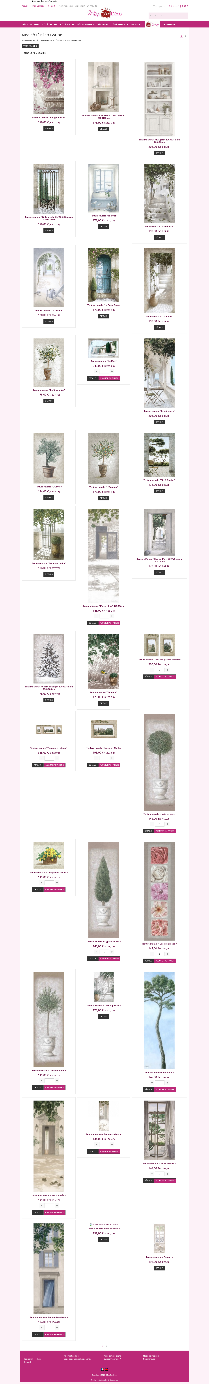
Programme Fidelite (32, 1359)
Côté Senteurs (30, 24)
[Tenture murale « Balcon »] (159, 1255)
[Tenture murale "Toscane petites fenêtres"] (159, 657)
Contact (51, 6)
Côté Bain (102, 24)
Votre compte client (112, 1356)
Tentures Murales (74, 40)
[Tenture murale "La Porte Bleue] (104, 303)
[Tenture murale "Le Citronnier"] (49, 388)
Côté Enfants (120, 24)
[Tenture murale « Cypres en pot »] (104, 939)
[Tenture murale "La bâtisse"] (159, 224)
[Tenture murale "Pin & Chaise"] (159, 478)
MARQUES (136, 24)
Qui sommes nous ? (112, 1359)
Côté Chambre (85, 24)
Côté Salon (67, 24)
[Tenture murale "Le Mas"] (104, 359)
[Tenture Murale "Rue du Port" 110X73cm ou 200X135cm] (159, 557)
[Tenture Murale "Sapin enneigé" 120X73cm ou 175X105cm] (49, 684)
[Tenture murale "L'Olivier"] (49, 484)
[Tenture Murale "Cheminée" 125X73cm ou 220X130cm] (104, 113)
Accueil (25, 6)
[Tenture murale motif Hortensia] (103, 1224)
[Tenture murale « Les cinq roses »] (159, 941)
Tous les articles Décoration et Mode (37, 40)
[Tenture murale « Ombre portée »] (104, 1003)
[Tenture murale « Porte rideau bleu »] (49, 1315)
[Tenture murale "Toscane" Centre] (104, 746)
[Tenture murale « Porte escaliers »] (104, 1132)
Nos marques (149, 1359)
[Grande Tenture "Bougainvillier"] (49, 115)
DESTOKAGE (169, 24)
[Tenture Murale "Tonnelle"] (104, 690)
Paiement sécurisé (72, 1356)
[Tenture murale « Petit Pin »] (159, 1070)
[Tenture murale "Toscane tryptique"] (49, 746)
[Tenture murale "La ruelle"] (159, 314)
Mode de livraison (151, 1356)
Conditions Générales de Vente (77, 1359)
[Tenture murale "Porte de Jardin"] (49, 561)
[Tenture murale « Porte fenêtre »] (159, 1161)
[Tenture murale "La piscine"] (49, 308)
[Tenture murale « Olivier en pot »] (49, 1068)
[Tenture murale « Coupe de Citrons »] (49, 870)
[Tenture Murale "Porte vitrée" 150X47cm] (104, 604)
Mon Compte (38, 6)
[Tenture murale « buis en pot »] (159, 812)
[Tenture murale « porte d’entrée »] (49, 1193)
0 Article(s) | (178, 6)
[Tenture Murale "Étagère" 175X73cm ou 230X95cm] (159, 137)
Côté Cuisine (49, 24)
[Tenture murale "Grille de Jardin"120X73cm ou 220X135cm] (49, 215)
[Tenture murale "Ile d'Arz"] (104, 213)
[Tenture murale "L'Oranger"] (104, 485)
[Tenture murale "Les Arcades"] (159, 409)
